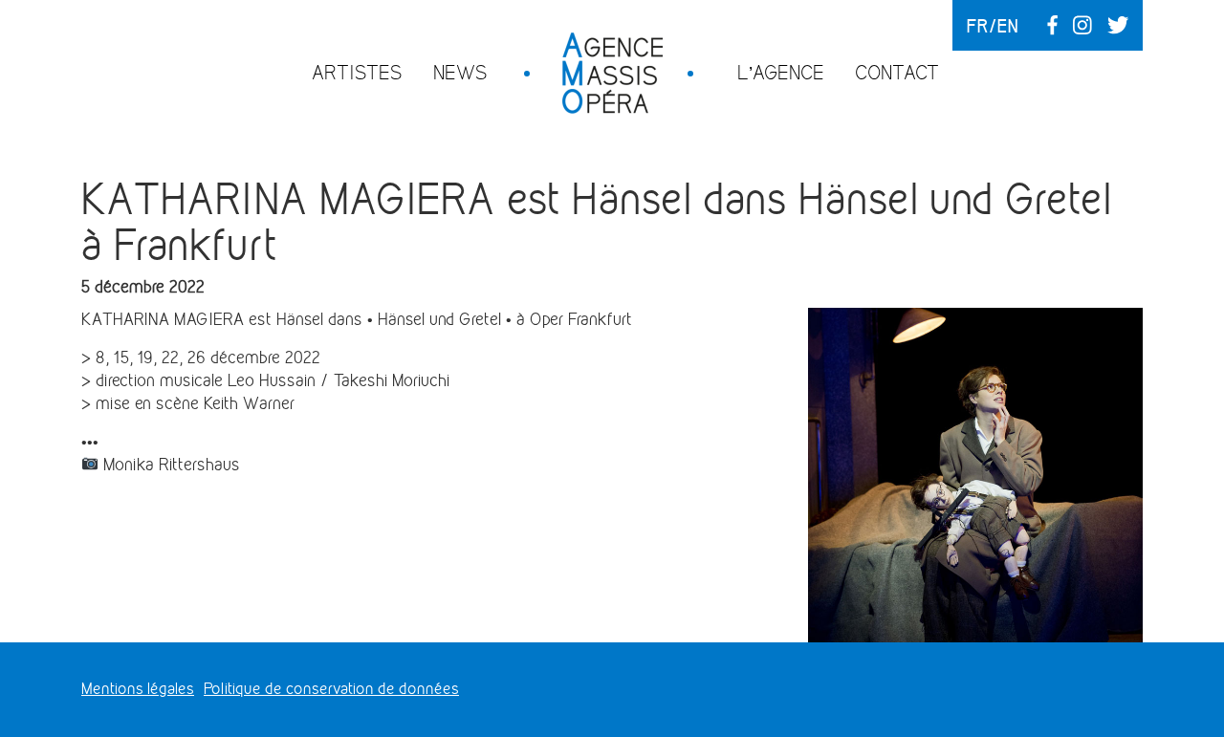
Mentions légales (137, 689)
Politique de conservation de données (331, 689)
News (460, 72)
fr (978, 25)
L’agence (780, 72)
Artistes (357, 72)
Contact (897, 72)
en (1007, 25)
